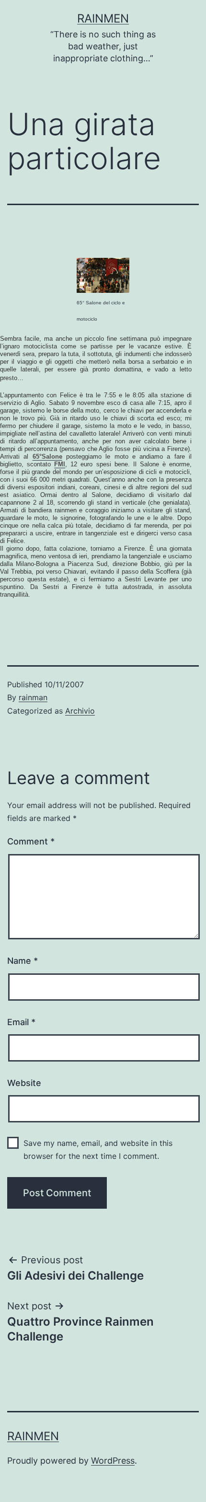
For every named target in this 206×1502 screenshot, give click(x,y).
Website (24, 1083)
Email (21, 1022)
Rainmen (103, 18)
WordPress (113, 1461)
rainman (33, 697)
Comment (31, 841)
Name (22, 961)
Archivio (80, 711)
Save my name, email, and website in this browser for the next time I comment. (97, 1149)
